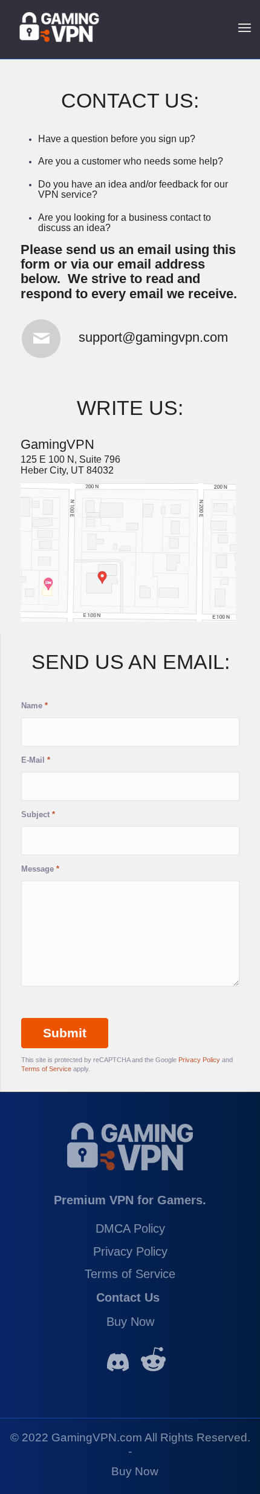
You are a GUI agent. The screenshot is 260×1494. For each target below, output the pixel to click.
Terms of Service (46, 1068)
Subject (38, 814)
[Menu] (244, 27)
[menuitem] (134, 1469)
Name (34, 705)
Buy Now (130, 1321)
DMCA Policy (130, 1228)
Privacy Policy (199, 1059)
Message (40, 868)
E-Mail (35, 760)
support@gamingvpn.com (153, 337)
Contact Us (128, 1297)
